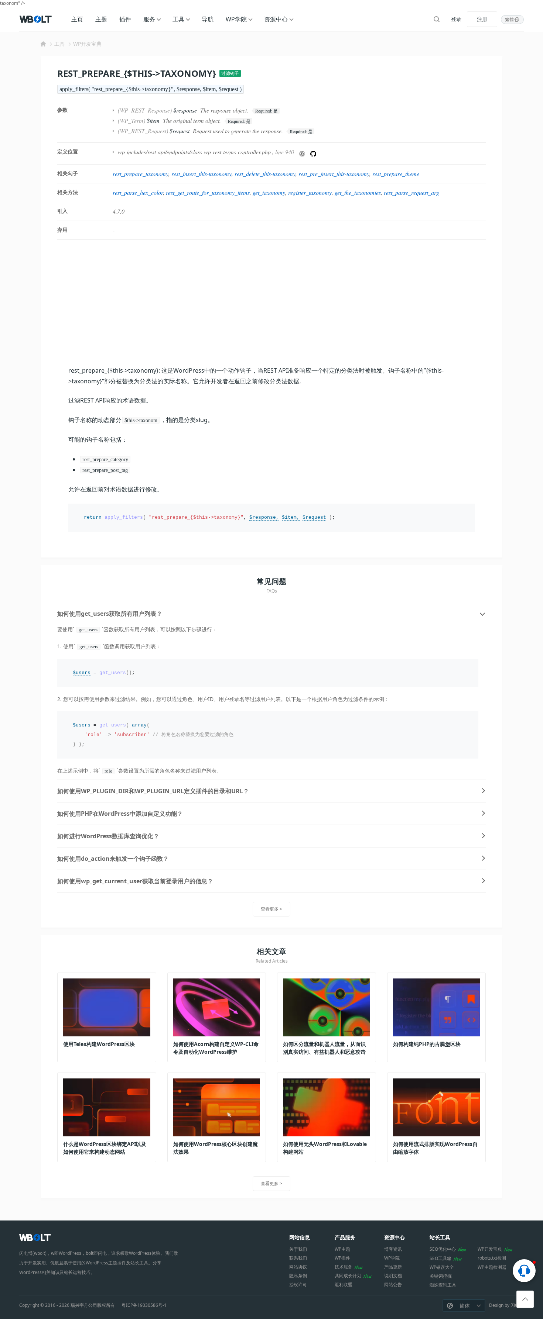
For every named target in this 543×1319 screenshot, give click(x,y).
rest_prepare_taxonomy (140, 173)
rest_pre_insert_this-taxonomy (333, 173)
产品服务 (345, 1237)
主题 (101, 19)
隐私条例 (298, 1276)
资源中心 (276, 19)
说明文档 (393, 1276)
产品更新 (393, 1267)
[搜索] (437, 19)
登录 (456, 19)
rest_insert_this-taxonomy (201, 173)
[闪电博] (36, 19)
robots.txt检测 (492, 1258)
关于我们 (298, 1249)
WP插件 (342, 1258)
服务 (149, 19)
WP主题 (342, 1249)
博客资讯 (393, 1249)
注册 (482, 19)
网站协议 (298, 1267)
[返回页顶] (525, 1299)
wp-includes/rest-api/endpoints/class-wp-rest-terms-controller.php (194, 152)
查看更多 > (271, 909)
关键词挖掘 (441, 1276)
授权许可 (298, 1284)
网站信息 (299, 1237)
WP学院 (236, 19)
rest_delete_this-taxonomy (265, 173)
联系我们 (298, 1258)
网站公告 (393, 1284)
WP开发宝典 (87, 43)
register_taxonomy (310, 192)
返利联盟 (343, 1284)
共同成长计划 (348, 1276)
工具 (178, 19)
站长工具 (440, 1237)
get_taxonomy (269, 192)
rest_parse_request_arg (411, 192)
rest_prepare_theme (395, 173)
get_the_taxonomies (358, 192)
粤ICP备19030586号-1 (144, 1305)
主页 (77, 19)
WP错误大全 (442, 1267)
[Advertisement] (271, 302)
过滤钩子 (230, 73)
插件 (125, 19)
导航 (208, 19)
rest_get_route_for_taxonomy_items (208, 192)
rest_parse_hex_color (138, 192)
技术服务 (343, 1267)
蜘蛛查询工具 (443, 1285)
